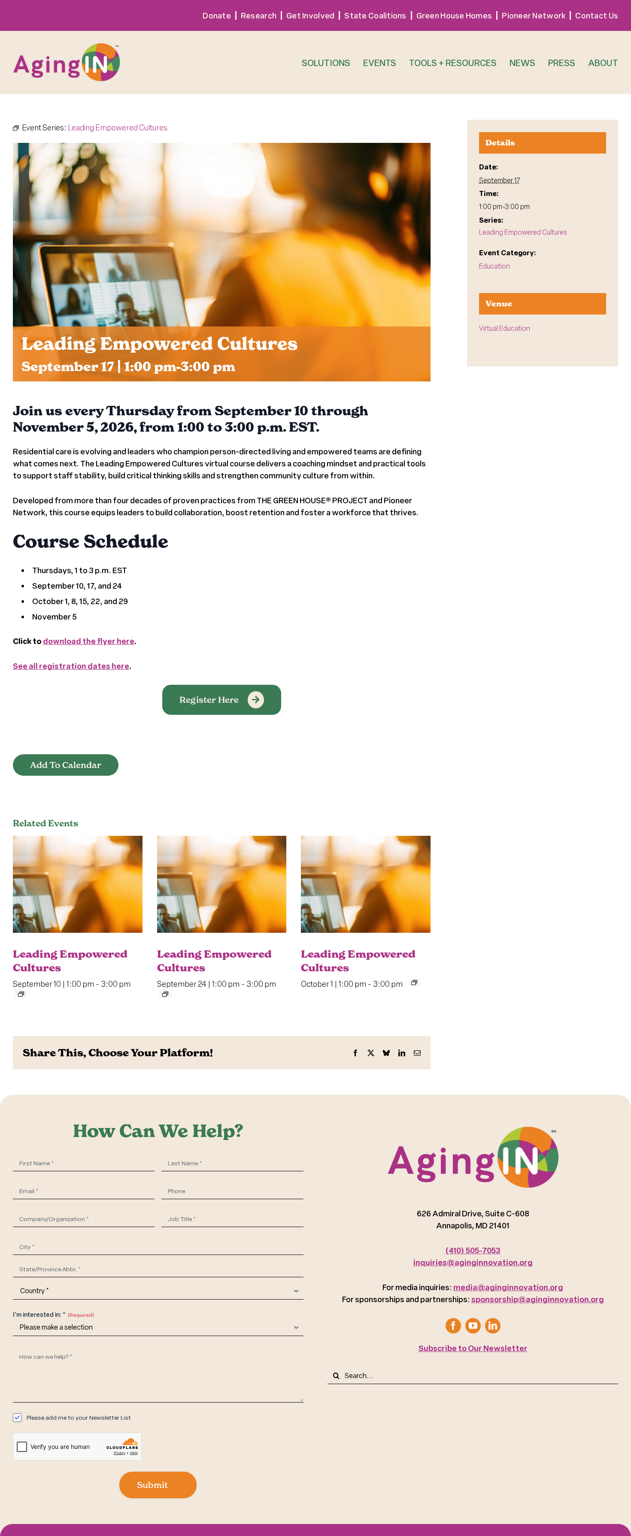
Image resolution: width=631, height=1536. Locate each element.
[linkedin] (493, 1325)
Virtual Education (504, 328)
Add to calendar (65, 765)
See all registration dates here (71, 666)
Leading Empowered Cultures (523, 231)
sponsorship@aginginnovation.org (537, 1299)
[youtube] (473, 1325)
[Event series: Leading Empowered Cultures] (21, 994)
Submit (152, 1485)
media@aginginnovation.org (508, 1287)
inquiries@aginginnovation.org (473, 1262)
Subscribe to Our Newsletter (473, 1348)
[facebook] (453, 1325)
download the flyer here (88, 641)
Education (494, 265)
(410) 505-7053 (473, 1250)
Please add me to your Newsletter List (79, 1417)
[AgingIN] (66, 43)
